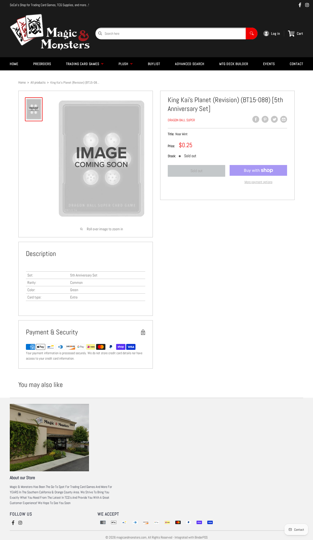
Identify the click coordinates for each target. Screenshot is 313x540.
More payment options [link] (258, 182)
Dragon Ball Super (181, 120)
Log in (275, 33)
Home (14, 64)
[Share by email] (283, 119)
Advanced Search (189, 64)
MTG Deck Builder (233, 64)
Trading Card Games (83, 64)
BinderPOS (201, 537)
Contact (296, 64)
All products (38, 82)
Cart (300, 33)
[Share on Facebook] (255, 119)
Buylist (154, 64)
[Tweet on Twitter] (274, 119)
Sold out (196, 170)
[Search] (251, 33)
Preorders (42, 64)
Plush (124, 64)
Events (269, 64)
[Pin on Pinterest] (265, 119)
